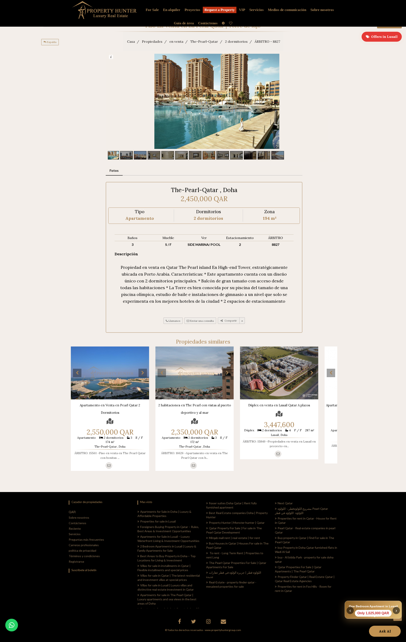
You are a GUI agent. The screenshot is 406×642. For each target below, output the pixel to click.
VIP (242, 10)
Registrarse (76, 561)
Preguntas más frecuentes (86, 539)
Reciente (75, 528)
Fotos (114, 170)
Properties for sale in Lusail (158, 521)
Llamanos (174, 320)
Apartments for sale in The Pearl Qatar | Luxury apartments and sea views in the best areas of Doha (166, 599)
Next (143, 373)
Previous (77, 373)
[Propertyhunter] (224, 622)
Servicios (256, 10)
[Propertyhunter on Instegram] (209, 622)
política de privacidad (82, 550)
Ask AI (385, 631)
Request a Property (219, 10)
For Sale (152, 10)
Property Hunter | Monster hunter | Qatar (237, 522)
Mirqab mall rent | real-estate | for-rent (234, 538)
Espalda (51, 42)
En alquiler (171, 10)
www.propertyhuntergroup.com (223, 630)
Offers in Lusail (383, 36)
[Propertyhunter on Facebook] (180, 622)
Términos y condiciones (84, 556)
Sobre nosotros (79, 517)
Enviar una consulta (201, 320)
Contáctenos (77, 523)
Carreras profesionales (84, 545)
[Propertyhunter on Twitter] (194, 622)
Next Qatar (285, 503)
